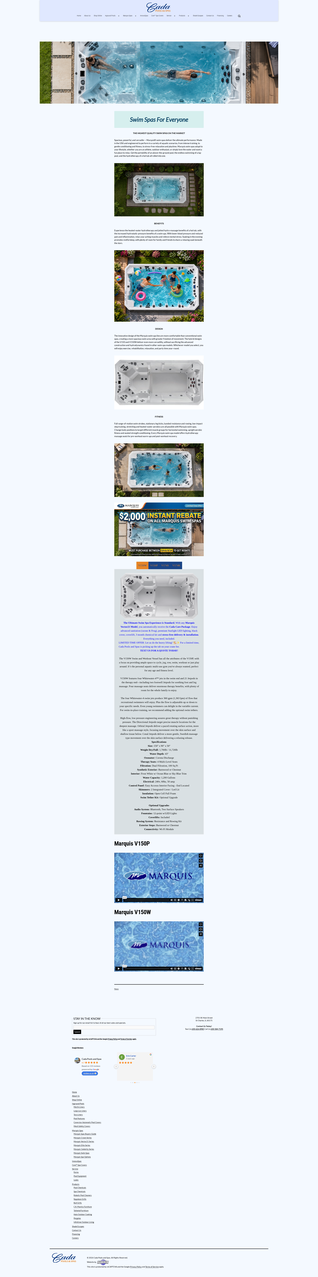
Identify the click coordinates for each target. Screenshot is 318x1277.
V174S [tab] (165, 565)
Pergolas (77, 1218)
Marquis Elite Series (82, 1145)
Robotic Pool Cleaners (83, 1195)
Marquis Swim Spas (81, 1153)
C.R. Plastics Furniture (83, 1207)
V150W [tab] (142, 565)
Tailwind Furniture (81, 1210)
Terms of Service (126, 1039)
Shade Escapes (198, 16)
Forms (76, 1172)
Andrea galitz (132, 1056)
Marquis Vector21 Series (84, 1141)
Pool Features (79, 1118)
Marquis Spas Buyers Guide (85, 1134)
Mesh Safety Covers (82, 1126)
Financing (220, 16)
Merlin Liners (79, 1107)
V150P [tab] (154, 565)
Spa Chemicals (79, 1191)
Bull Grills (78, 1203)
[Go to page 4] (134, 1082)
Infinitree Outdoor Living (84, 1222)
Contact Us (210, 16)
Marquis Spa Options (82, 1157)
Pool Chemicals (80, 1187)
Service (169, 16)
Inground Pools (110, 16)
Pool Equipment (80, 1176)
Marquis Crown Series (83, 1138)
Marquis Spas (127, 16)
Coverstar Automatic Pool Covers (87, 1122)
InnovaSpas (144, 16)
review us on (88, 1073)
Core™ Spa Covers (157, 16)
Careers (229, 16)
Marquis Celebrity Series (84, 1149)
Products (182, 16)
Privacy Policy (112, 1039)
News (116, 989)
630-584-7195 (217, 1029)
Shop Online (98, 16)
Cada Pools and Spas (91, 1059)
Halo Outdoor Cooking (83, 1214)
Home (79, 16)
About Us (87, 16)
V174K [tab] (176, 565)
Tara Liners (78, 1114)
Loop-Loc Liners (80, 1111)
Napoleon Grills (80, 1199)
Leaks (76, 1180)
